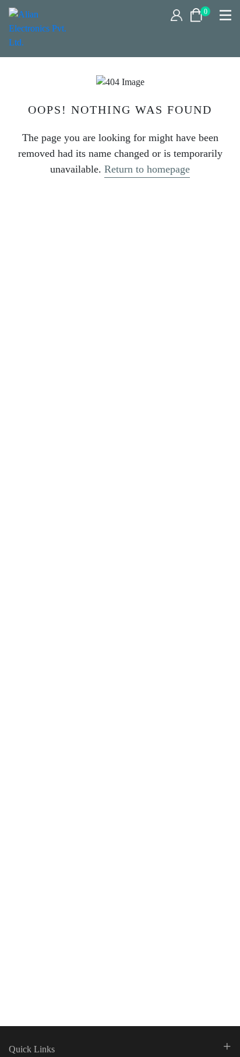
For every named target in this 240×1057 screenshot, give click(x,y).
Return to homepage (147, 169)
